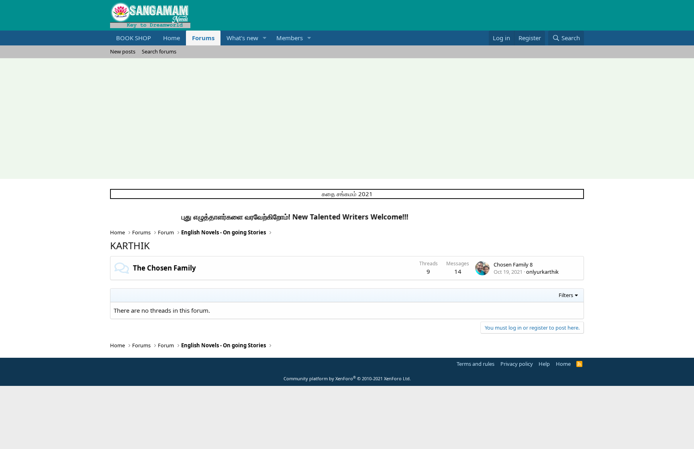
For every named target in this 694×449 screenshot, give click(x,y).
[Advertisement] (347, 118)
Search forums (159, 51)
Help (544, 363)
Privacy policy (516, 363)
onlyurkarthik (542, 271)
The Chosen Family (164, 268)
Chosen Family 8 (513, 264)
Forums (203, 38)
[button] (264, 38)
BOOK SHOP (133, 38)
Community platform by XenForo (347, 378)
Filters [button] (566, 295)
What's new (242, 38)
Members (289, 38)
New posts (122, 51)
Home (171, 38)
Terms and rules (475, 363)
